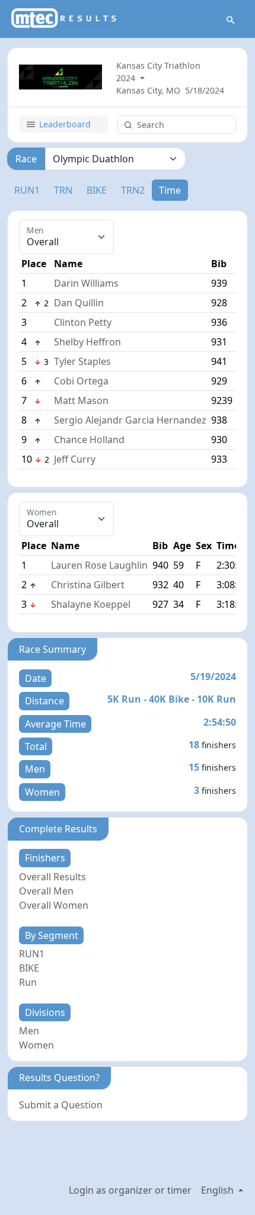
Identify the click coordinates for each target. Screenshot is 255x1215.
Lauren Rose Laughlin (99, 565)
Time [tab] (170, 190)
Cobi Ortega (81, 380)
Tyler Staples (82, 361)
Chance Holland (89, 439)
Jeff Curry (74, 459)
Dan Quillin (79, 302)
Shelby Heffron (87, 341)
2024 (127, 78)
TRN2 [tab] (133, 190)
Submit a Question (61, 1104)
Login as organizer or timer (130, 1190)
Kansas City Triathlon (158, 65)
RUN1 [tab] (27, 190)
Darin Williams (86, 283)
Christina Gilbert (88, 584)
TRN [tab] (63, 190)
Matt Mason (81, 400)
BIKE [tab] (97, 190)
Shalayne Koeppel (90, 604)
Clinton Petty (82, 322)
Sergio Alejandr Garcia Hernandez (130, 420)
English (218, 1190)
